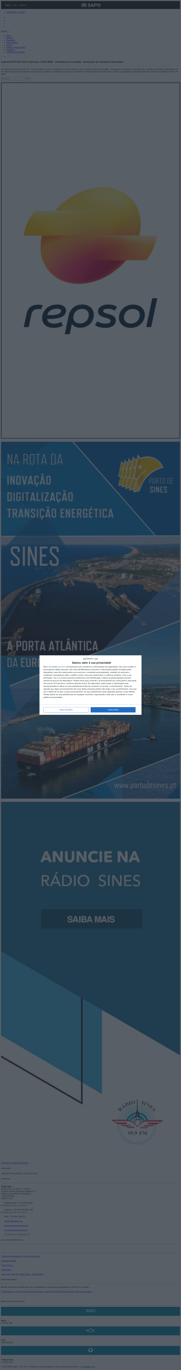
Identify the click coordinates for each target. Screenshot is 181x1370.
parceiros (62, 667)
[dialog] (90, 685)
